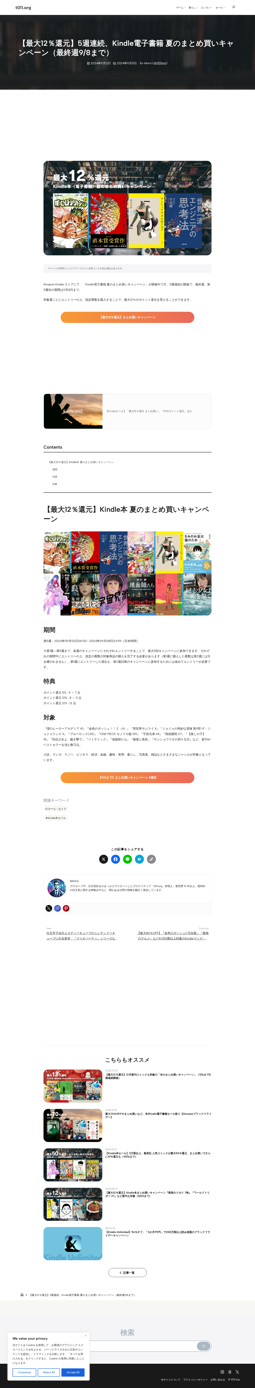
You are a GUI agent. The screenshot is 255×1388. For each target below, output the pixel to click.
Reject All (49, 1372)
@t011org (160, 63)
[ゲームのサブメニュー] (185, 7)
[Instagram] (57, 908)
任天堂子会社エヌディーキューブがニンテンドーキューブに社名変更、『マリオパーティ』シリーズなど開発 (80, 938)
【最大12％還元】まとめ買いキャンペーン (127, 317)
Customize (24, 1372)
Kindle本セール (57, 817)
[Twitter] (49, 908)
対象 (54, 484)
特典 (54, 476)
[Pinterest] (66, 908)
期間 (54, 469)
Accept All (73, 1372)
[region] (48, 1356)
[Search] (203, 1346)
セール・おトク (57, 808)
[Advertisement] (127, 122)
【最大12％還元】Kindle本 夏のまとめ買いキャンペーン (81, 462)
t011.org (23, 7)
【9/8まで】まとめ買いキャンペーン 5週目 (127, 777)
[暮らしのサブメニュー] (197, 7)
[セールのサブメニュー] (224, 7)
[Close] (85, 1335)
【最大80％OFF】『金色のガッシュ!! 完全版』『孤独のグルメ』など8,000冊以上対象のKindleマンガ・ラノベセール (173, 938)
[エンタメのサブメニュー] (212, 7)
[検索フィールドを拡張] (234, 7)
